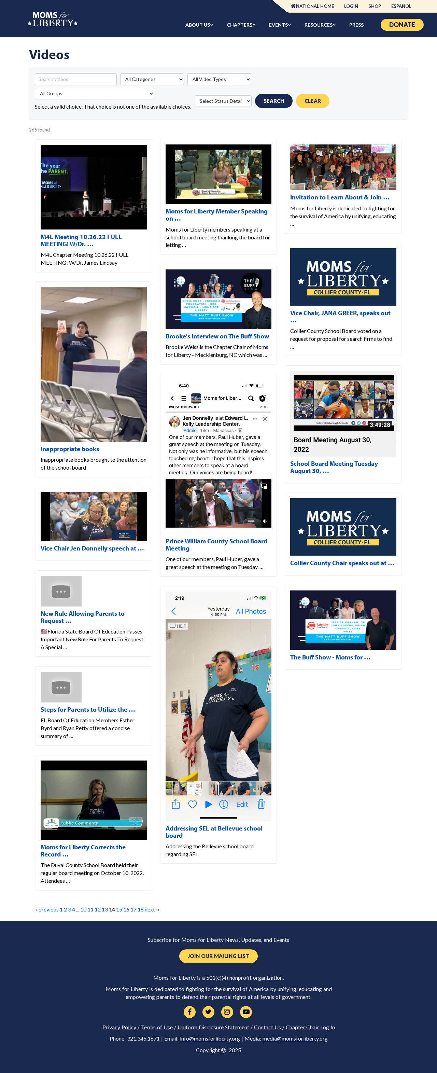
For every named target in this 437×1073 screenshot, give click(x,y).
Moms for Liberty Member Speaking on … (217, 214)
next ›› (152, 909)
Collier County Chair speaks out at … (342, 563)
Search (274, 101)
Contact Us (267, 1027)
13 (105, 909)
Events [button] (278, 25)
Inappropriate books (70, 449)
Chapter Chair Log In (310, 1027)
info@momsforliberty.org (210, 1038)
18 (141, 909)
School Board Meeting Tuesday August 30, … (334, 467)
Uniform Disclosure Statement (213, 1027)
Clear (313, 101)
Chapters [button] (239, 25)
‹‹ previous (46, 909)
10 (83, 909)
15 (119, 909)
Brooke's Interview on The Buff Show (217, 336)
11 (90, 909)
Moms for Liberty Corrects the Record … (83, 850)
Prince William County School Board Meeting (216, 544)
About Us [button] (197, 25)
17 (133, 909)
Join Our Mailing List (218, 956)
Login (351, 6)
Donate (402, 24)
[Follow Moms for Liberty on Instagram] (227, 1012)
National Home (315, 6)
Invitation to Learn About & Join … (340, 197)
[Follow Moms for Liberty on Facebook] (190, 1012)
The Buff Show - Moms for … (330, 657)
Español (401, 6)
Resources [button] (319, 25)
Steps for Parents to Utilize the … (88, 709)
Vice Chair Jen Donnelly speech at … (92, 548)
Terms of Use (157, 1027)
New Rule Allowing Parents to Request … (83, 617)
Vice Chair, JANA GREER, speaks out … (340, 316)
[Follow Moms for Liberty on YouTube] (246, 1012)
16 (126, 909)
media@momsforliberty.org (295, 1038)
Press (356, 25)
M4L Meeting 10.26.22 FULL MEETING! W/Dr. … (81, 240)
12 (98, 909)
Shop (374, 6)
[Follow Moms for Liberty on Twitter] (208, 1012)
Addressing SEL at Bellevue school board (214, 831)
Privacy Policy (119, 1027)
